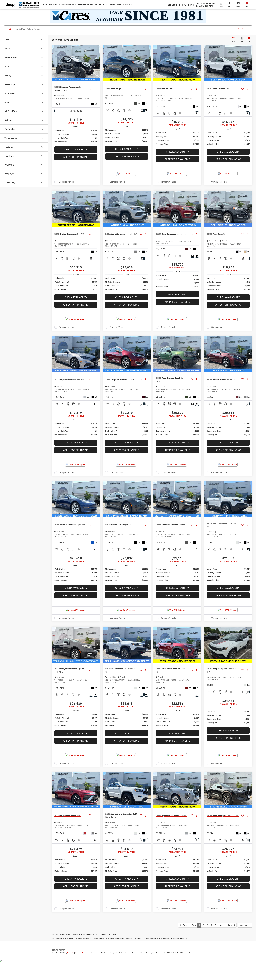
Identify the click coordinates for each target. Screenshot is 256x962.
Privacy (85, 953)
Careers (112, 4)
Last (231, 925)
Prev (193, 925)
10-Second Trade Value (67, 4)
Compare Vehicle (66, 182)
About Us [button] (120, 4)
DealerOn (70, 953)
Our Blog (129, 4)
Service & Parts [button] (101, 4)
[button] (97, 63)
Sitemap (78, 953)
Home (45, 4)
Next (222, 925)
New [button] (50, 4)
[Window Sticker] (146, 110)
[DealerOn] (59, 950)
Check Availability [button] (75, 149)
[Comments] (142, 110)
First (184, 925)
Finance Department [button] (86, 4)
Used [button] (55, 4)
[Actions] (95, 88)
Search (240, 29)
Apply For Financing (76, 157)
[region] (75, 136)
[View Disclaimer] (129, 110)
